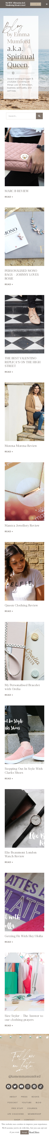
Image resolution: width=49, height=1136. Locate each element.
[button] (47, 4)
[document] (24, 568)
